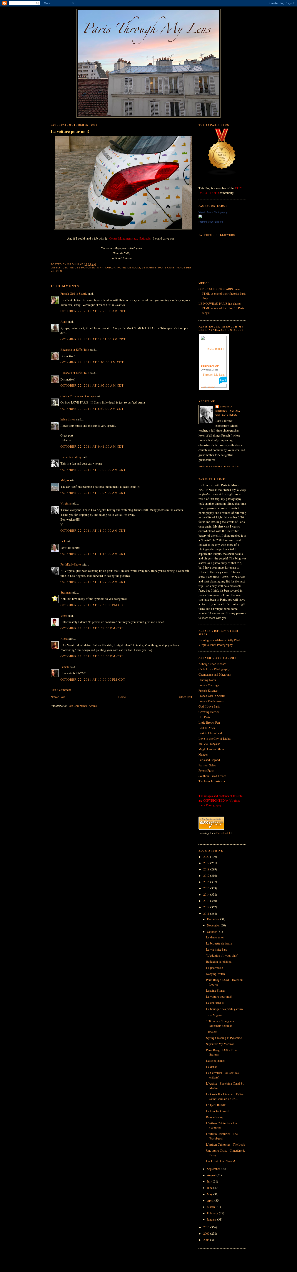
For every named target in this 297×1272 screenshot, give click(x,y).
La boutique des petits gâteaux (224, 1009)
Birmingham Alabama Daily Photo (220, 640)
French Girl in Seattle (73, 293)
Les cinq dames (215, 1061)
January (212, 1219)
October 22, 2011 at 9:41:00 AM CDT (92, 446)
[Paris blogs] (222, 174)
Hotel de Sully (128, 267)
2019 (206, 863)
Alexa (64, 639)
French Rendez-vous (211, 701)
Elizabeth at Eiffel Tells (74, 349)
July (210, 1181)
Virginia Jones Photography (213, 212)
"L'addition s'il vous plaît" (222, 955)
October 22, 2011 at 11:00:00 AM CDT (93, 530)
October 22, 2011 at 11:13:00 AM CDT (93, 554)
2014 (206, 894)
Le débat (211, 1067)
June (210, 1188)
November (214, 925)
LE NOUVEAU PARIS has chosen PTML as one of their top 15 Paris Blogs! (221, 308)
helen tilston (67, 419)
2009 (206, 1233)
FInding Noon (207, 680)
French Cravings (209, 685)
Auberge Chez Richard (212, 664)
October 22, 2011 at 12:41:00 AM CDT (93, 339)
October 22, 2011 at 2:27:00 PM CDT (91, 628)
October (212, 932)
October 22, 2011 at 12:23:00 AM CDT (93, 311)
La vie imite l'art (216, 949)
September (214, 1169)
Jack (63, 541)
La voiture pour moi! (70, 131)
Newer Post (58, 697)
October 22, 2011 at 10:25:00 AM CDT (93, 493)
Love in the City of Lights (215, 738)
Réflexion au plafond (219, 961)
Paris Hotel (223, 833)
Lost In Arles (207, 728)
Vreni (63, 616)
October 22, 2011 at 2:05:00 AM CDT (92, 385)
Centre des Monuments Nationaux (89, 267)
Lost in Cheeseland (210, 733)
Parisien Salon (207, 765)
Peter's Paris (206, 770)
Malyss (64, 480)
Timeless (211, 1032)
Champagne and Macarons (215, 674)
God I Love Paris (209, 706)
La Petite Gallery (71, 457)
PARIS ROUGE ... (211, 366)
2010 (206, 1227)
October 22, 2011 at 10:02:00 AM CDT (93, 470)
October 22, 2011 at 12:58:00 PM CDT (92, 605)
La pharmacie (214, 968)
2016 (206, 882)
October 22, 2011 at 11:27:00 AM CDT (93, 582)
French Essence (208, 690)
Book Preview (208, 387)
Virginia (65, 503)
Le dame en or (215, 937)
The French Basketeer (212, 781)
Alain (63, 321)
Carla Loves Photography (214, 669)
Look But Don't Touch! (220, 1161)
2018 (206, 869)
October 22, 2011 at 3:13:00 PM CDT (91, 656)
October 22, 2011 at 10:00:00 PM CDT (92, 679)
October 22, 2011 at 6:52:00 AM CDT (92, 409)
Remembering (214, 1117)
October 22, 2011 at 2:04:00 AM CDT (92, 362)
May (210, 1194)
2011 (206, 913)
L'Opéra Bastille (216, 1105)
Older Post (185, 697)
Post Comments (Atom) (82, 706)
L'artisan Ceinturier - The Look (225, 1144)
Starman (65, 592)
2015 (206, 888)
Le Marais (149, 267)
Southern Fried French (212, 776)
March (211, 1207)
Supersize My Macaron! (220, 1044)
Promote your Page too (211, 221)
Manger (203, 754)
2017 (206, 875)
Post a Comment (61, 690)
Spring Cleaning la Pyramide (224, 1038)
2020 (206, 857)
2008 (206, 1240)
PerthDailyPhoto (70, 564)
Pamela (64, 667)
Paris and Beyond (209, 760)
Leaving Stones (215, 990)
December (213, 919)
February (213, 1213)
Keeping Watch (215, 974)
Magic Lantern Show (211, 749)
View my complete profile (219, 466)
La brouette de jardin (219, 943)
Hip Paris (204, 717)
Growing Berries (209, 712)
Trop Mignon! (215, 1015)
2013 (206, 901)
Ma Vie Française (209, 744)
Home (122, 697)
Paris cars (166, 267)
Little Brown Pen (209, 722)
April (210, 1200)
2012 (206, 907)
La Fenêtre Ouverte (218, 1111)
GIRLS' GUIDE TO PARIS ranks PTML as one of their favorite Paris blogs (222, 293)
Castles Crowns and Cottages (78, 396)
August (212, 1175)
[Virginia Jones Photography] (200, 217)
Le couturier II (215, 1003)
